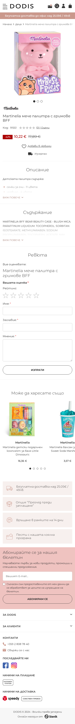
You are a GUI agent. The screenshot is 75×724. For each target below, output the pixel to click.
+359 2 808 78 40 (18, 644)
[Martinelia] (11, 109)
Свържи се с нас (18, 650)
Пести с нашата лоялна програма (35, 536)
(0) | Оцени (43, 127)
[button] (34, 101)
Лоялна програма (50, 6)
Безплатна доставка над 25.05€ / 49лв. (42, 488)
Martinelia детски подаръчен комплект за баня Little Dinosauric (22, 451)
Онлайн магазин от (30, 716)
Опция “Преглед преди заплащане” (34, 504)
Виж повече (11, 197)
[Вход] (63, 6)
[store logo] (21, 6)
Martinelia (22, 442)
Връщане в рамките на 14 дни (39, 520)
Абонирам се (37, 599)
